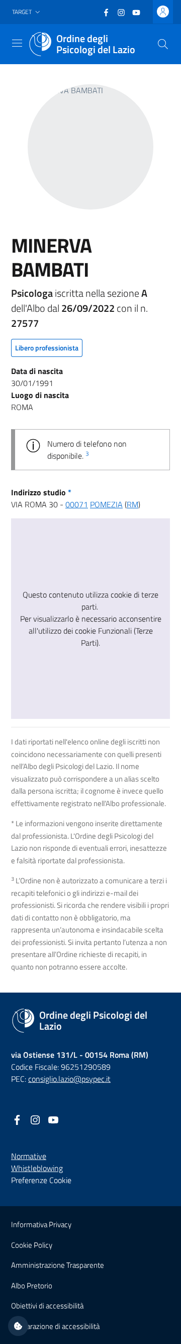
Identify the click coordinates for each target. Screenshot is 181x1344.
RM (132, 504)
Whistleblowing (37, 1168)
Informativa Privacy (41, 1224)
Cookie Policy (31, 1245)
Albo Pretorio (31, 1285)
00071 (76, 504)
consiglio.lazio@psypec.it (69, 1079)
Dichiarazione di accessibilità (55, 1326)
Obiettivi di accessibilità (47, 1305)
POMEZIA (106, 504)
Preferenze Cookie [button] (41, 1180)
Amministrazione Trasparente (57, 1265)
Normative (28, 1156)
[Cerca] (163, 44)
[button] (27, 12)
